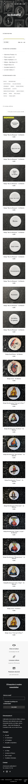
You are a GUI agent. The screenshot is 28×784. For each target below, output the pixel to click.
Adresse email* (7, 695)
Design (12, 86)
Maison (5, 93)
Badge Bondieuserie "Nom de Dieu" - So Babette (14, 455)
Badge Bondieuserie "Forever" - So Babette (14, 481)
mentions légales (18, 779)
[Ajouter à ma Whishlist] (23, 118)
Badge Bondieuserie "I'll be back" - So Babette (14, 506)
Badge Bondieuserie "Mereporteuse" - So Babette (14, 558)
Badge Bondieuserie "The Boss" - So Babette (14, 429)
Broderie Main (12, 81)
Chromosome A (8, 779)
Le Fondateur (8, 740)
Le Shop (7, 750)
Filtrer (6, 42)
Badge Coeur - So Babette (14, 378)
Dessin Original (20, 86)
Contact (5, 762)
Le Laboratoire (8, 737)
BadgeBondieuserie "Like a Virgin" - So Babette (14, 583)
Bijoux (5, 81)
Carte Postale (7, 83)
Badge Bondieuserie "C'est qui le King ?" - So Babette (14, 403)
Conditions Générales (10, 758)
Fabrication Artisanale (9, 91)
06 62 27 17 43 (9, 768)
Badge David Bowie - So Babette (14, 354)
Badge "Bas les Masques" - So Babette (14, 134)
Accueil (7, 735)
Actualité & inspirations (11, 742)
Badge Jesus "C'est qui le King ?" (14, 633)
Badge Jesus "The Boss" (14, 608)
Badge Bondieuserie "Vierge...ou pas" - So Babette (14, 532)
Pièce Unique (17, 93)
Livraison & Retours (10, 753)
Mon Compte (8, 755)
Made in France (20, 91)
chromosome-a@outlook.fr (9, 766)
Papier (10, 93)
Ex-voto (14, 88)
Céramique (6, 86)
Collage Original (17, 83)
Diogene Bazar (7, 88)
